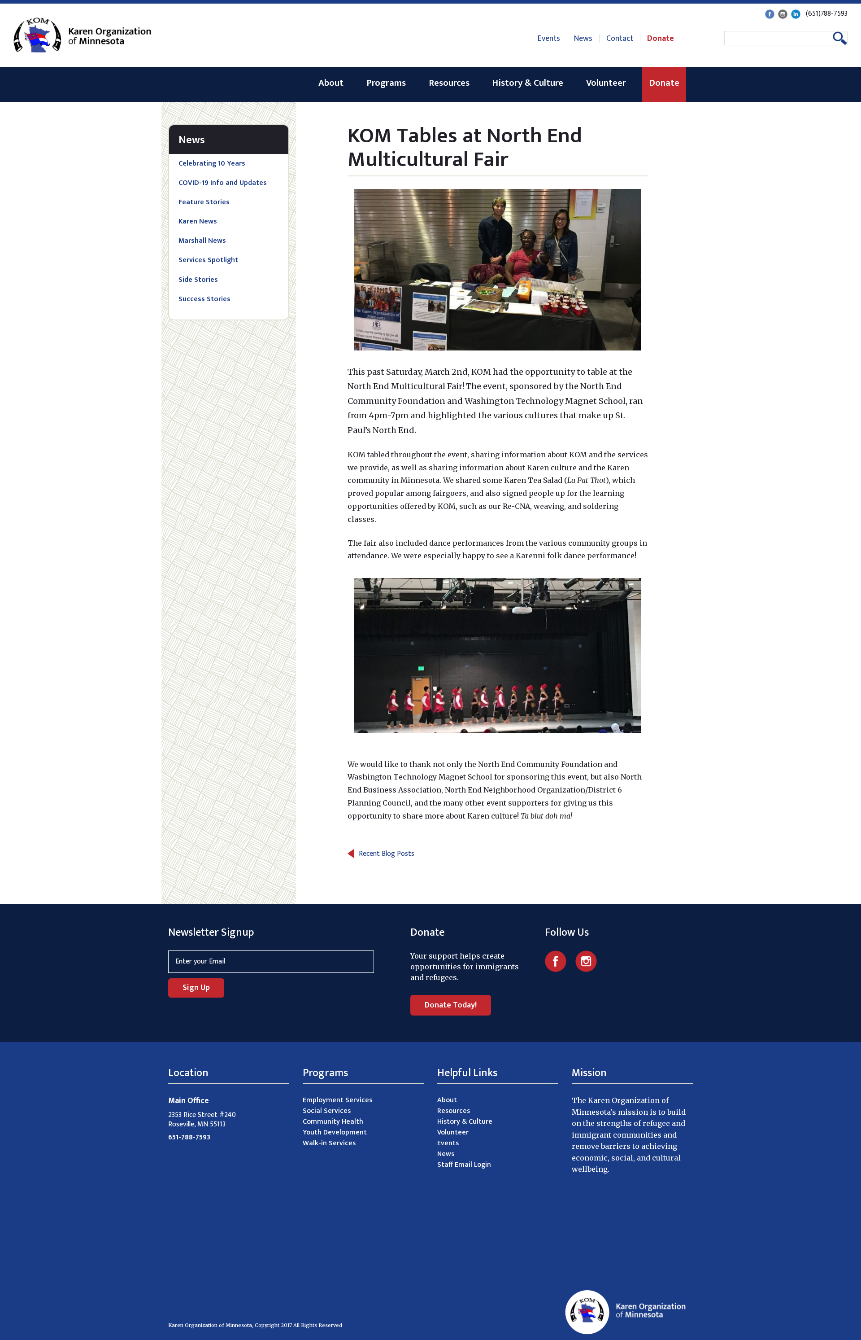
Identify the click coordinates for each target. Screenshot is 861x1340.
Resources (449, 83)
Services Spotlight (208, 260)
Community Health (333, 1122)
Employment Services (337, 1100)
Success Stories (204, 299)
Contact (619, 38)
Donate (660, 38)
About (331, 83)
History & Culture (527, 83)
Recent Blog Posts (386, 854)
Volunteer (606, 83)
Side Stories (198, 280)
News (583, 38)
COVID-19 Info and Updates (222, 183)
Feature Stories (204, 202)
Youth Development (335, 1132)
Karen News (197, 221)
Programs (386, 83)
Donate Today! (451, 1005)
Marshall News (202, 241)
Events (549, 38)
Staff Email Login (464, 1165)
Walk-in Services (329, 1143)
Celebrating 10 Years (211, 164)
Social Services (327, 1111)
